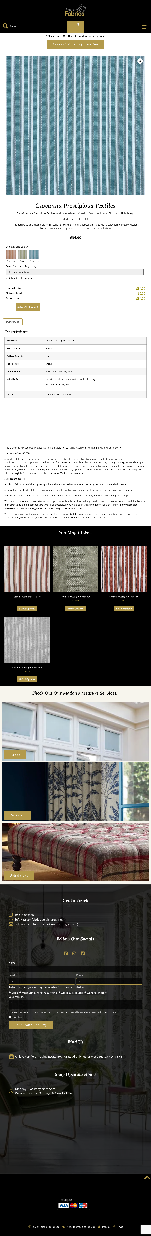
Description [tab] (13, 321)
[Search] (5, 25)
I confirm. (17, 1017)
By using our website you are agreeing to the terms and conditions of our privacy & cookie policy (62, 1012)
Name (12, 963)
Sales (14, 992)
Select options (27, 608)
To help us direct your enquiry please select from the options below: (46, 987)
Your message (17, 997)
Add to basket (27, 306)
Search (14, 26)
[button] (144, 27)
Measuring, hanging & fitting (39, 992)
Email (12, 975)
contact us (78, 495)
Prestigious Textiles (44, 213)
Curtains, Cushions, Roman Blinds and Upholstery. (106, 213)
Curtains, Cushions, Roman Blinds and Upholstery (70, 379)
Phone (79, 975)
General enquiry (97, 992)
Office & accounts (72, 992)
